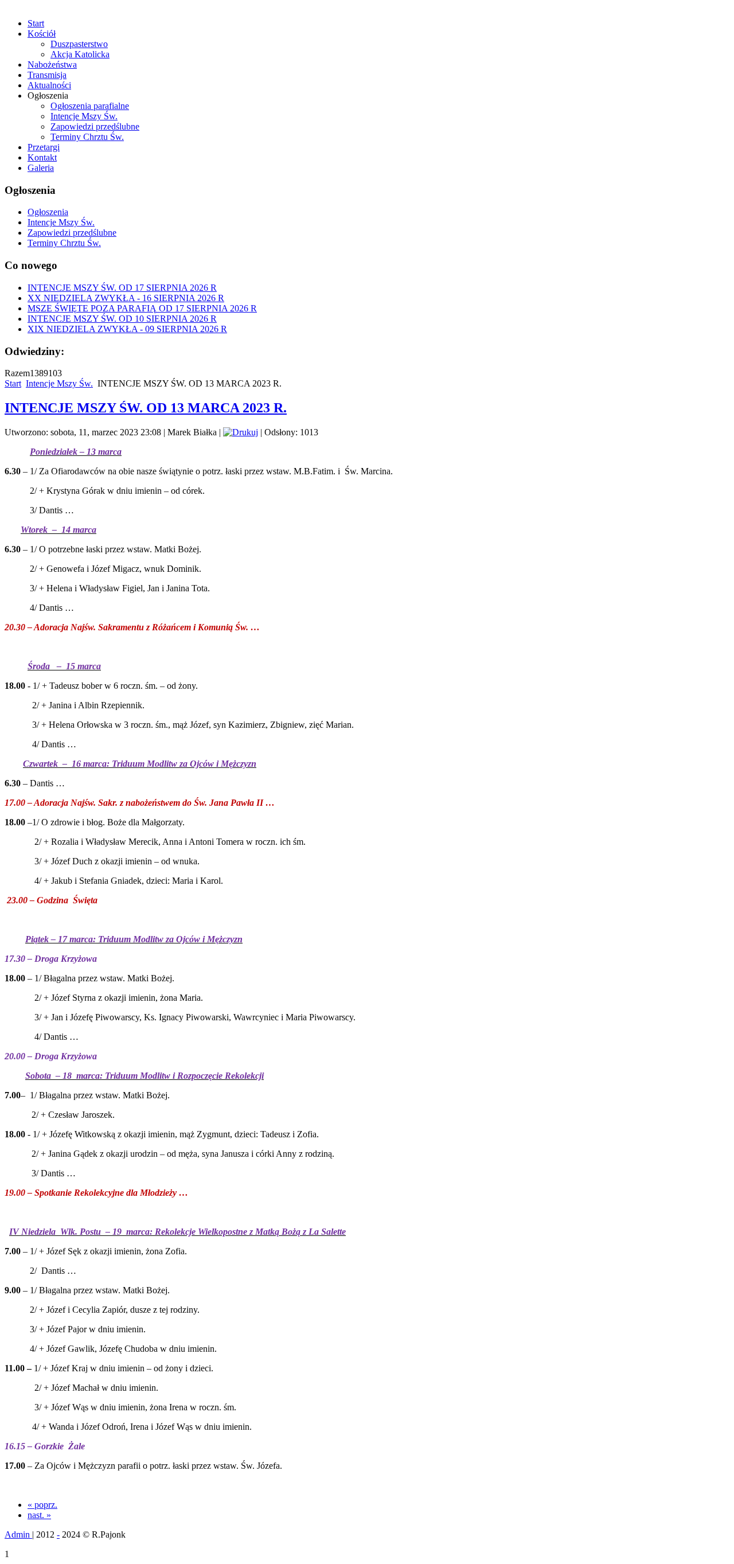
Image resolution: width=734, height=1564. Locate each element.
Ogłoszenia (48, 212)
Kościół (42, 33)
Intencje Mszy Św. (84, 116)
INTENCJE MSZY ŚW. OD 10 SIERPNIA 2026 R (122, 318)
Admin (18, 1534)
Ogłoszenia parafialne (89, 106)
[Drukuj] (240, 432)
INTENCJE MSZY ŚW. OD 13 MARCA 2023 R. (146, 407)
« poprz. (42, 1505)
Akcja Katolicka (80, 54)
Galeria (41, 168)
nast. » (39, 1515)
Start (36, 23)
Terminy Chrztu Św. (87, 137)
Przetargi (44, 147)
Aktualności (49, 85)
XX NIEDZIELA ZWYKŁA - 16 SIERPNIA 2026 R (126, 298)
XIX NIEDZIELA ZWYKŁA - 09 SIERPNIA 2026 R (127, 329)
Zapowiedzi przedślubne (94, 126)
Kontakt (42, 157)
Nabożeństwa (52, 64)
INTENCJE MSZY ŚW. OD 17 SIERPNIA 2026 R (122, 287)
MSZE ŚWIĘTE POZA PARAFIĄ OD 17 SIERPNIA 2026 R (142, 308)
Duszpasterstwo (79, 44)
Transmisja (47, 75)
